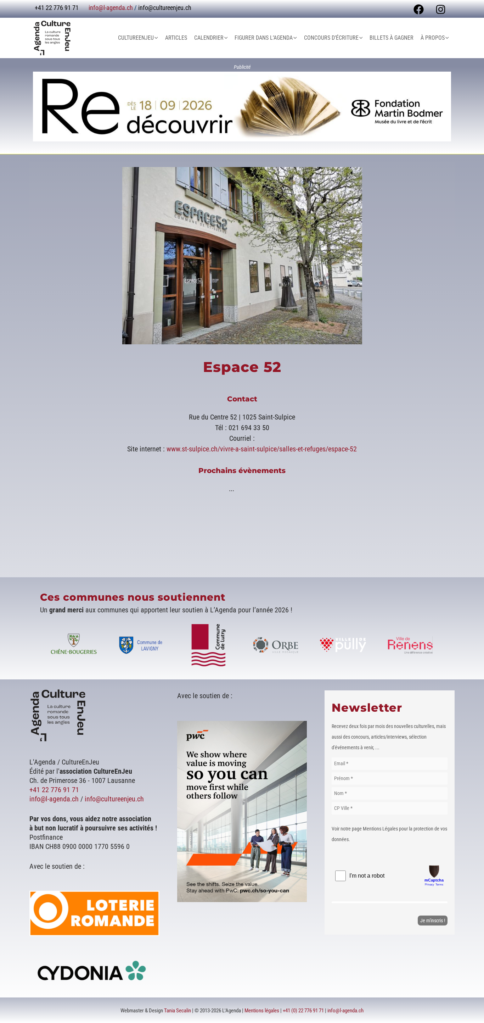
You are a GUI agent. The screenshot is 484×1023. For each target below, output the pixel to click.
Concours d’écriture (331, 37)
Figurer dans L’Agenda (264, 37)
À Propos (433, 37)
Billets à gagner (391, 37)
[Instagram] (440, 9)
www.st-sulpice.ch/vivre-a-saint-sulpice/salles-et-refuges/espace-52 (262, 449)
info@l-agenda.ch (111, 7)
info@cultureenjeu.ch (164, 7)
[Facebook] (418, 9)
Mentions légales (261, 1010)
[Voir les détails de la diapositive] (242, 106)
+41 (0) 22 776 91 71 (303, 1010)
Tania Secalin (177, 1010)
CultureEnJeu (136, 37)
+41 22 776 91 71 (54, 789)
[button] (156, 38)
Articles (176, 37)
